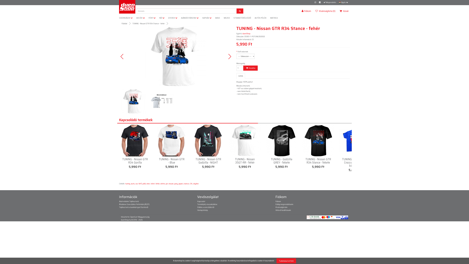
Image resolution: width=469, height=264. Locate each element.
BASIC (217, 17)
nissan (171, 183)
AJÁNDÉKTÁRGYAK (189, 17)
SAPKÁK (206, 17)
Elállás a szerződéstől (205, 207)
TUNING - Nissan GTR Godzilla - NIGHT (208, 161)
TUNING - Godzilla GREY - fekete (281, 161)
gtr (167, 183)
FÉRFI (151, 17)
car (136, 183)
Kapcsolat (201, 201)
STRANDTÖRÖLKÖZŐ (242, 17)
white (162, 183)
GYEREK (171, 17)
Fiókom (278, 201)
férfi (140, 183)
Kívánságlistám (281, 207)
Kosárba (251, 68)
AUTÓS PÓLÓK (260, 17)
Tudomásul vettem (286, 260)
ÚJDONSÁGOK (125, 17)
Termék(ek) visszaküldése (207, 204)
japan (181, 183)
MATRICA (274, 17)
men (148, 183)
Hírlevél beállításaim (283, 210)
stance (186, 183)
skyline (196, 183)
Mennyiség (240, 63)
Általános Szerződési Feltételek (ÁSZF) (134, 204)
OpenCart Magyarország (139, 216)
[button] (229, 56)
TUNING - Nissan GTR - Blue (171, 161)
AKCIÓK (139, 17)
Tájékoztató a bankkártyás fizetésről (133, 207)
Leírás (240, 75)
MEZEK (227, 17)
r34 (191, 183)
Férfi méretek (243, 51)
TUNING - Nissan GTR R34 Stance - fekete (318, 161)
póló (144, 183)
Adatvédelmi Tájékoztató (129, 201)
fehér (157, 183)
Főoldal (124, 23)
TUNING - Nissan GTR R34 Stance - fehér (148, 23)
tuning (127, 183)
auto (133, 183)
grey (176, 183)
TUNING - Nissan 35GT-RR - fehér (245, 161)
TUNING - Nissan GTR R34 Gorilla (135, 161)
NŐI (161, 17)
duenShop (246, 33)
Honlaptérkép (202, 210)
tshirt (153, 183)
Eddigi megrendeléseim (284, 204)
